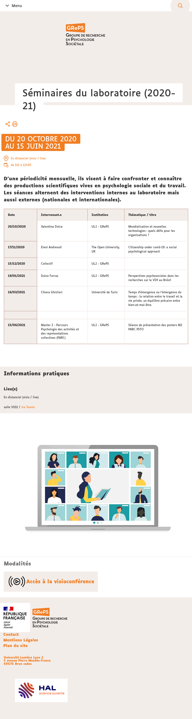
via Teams (28, 407)
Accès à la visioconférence (60, 581)
